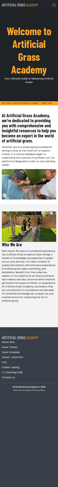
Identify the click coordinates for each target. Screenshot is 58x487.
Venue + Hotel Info (12, 357)
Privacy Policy (39, 390)
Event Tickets (10, 347)
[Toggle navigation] (54, 5)
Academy (20, 5)
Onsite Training (10, 367)
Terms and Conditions (22, 390)
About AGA (8, 342)
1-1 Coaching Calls (12, 372)
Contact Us (8, 377)
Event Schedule (11, 352)
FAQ (4, 362)
